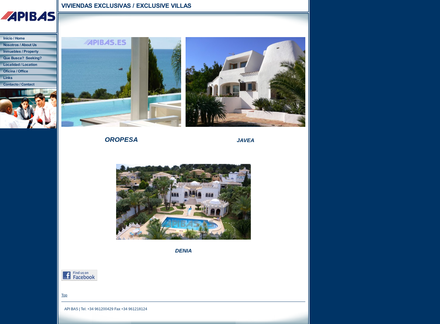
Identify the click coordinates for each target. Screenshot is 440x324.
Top (64, 295)
